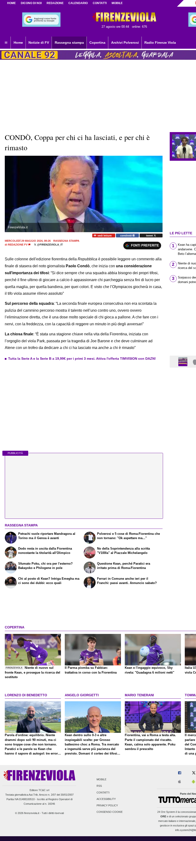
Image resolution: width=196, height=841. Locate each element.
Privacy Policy (107, 805)
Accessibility (106, 799)
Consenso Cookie (110, 812)
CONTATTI (100, 3)
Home (11, 3)
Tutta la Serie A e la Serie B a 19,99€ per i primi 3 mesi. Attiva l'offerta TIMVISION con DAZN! (82, 358)
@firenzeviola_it (49, 244)
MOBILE (117, 3)
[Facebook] (180, 773)
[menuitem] (6, 42)
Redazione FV (17, 244)
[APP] (183, 361)
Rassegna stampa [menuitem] (69, 42)
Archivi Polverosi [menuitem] (125, 42)
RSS (99, 786)
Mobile (101, 779)
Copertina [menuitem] (97, 42)
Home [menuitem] (18, 42)
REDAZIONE (55, 3)
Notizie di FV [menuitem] (38, 42)
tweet (150, 235)
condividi (126, 235)
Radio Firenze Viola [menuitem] (160, 42)
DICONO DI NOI (31, 3)
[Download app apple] (179, 782)
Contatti (103, 792)
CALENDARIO (78, 3)
